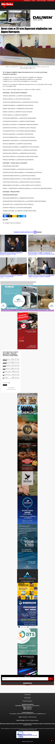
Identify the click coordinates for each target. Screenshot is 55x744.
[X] (9, 216)
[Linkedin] (19, 216)
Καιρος (34, 0)
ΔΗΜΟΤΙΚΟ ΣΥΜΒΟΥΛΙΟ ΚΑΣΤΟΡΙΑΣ (10, 283)
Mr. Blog (28, 68)
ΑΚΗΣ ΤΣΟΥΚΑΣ (5, 282)
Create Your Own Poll (11, 389)
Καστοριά (33, 68)
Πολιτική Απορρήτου (27, 701)
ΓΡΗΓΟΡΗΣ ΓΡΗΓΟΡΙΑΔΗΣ (29, 282)
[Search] (50, 678)
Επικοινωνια (50, 0)
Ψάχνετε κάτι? (27, 676)
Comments (11, 387)
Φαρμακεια (27, 0)
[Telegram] (24, 216)
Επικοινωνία (28, 694)
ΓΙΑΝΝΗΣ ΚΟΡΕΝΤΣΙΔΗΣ (16, 282)
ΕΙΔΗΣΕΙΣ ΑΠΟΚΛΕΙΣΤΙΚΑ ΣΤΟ (24, 232)
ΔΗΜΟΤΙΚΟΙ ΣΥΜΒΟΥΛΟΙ (26, 283)
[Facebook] (5, 216)
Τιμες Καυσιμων (41, 0)
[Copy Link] (14, 216)
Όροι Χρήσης (27, 697)
